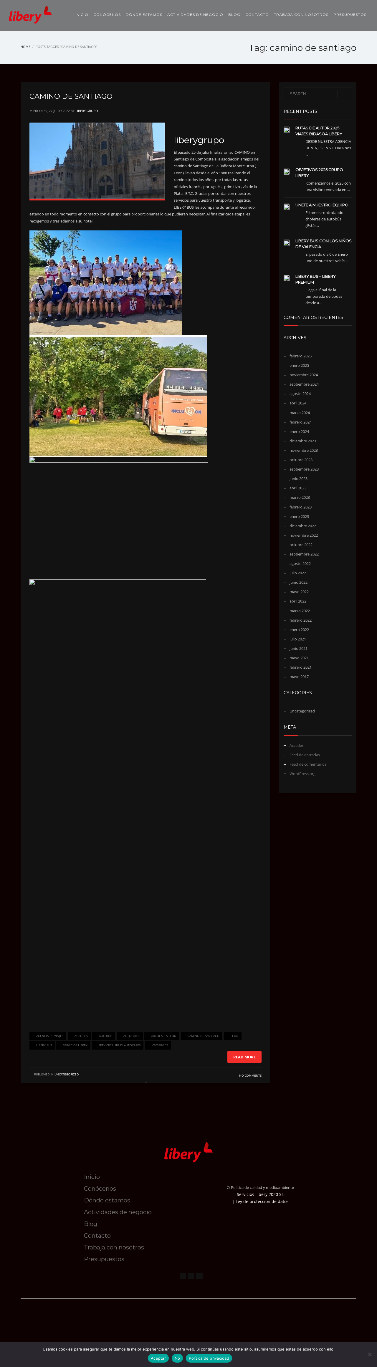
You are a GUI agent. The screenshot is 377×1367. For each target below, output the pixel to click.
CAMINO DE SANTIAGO (71, 96)
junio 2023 (298, 478)
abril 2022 (298, 601)
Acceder (296, 745)
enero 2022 (299, 629)
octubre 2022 (301, 544)
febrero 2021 (301, 667)
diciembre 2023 (303, 441)
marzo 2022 (300, 610)
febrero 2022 (301, 620)
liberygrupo (199, 140)
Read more (244, 1057)
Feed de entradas (305, 754)
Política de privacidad (209, 1358)
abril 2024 (298, 403)
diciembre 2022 (303, 525)
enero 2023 (299, 516)
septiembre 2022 (304, 554)
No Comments (250, 1075)
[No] (370, 1354)
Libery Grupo (86, 110)
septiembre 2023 (304, 469)
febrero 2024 (301, 422)
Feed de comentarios (308, 764)
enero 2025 (299, 365)
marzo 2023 (300, 497)
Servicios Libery (75, 1045)
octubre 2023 (301, 459)
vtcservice (160, 1045)
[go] (345, 94)
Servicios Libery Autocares (119, 1045)
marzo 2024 (300, 412)
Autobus (81, 1036)
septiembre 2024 (304, 384)
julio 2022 (298, 572)
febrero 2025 (301, 356)
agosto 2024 (300, 393)
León (235, 1036)
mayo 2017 (299, 676)
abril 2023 (298, 488)
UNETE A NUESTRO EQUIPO (321, 205)
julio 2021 (298, 639)
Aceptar (158, 1358)
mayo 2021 (299, 657)
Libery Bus (44, 1045)
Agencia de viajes (49, 1036)
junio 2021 (298, 648)
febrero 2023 (301, 507)
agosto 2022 (300, 563)
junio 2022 (298, 582)
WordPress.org (302, 773)
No (177, 1358)
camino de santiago (203, 1036)
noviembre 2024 (304, 374)
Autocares (131, 1036)
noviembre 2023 (304, 450)
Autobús (105, 1036)
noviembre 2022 (304, 535)
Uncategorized (66, 1074)
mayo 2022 (299, 591)
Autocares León (163, 1036)
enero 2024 (299, 431)
